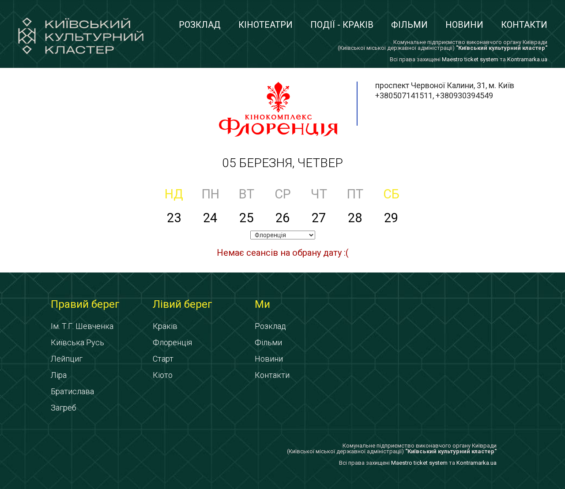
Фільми (409, 24)
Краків (165, 326)
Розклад (200, 24)
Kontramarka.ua (527, 59)
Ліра (59, 375)
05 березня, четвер (282, 163)
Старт (163, 358)
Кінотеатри (265, 24)
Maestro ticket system (470, 59)
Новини (464, 24)
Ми (262, 304)
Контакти (524, 24)
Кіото (163, 375)
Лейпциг (67, 358)
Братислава (72, 391)
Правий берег (85, 304)
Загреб (63, 407)
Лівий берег (182, 304)
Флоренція (172, 342)
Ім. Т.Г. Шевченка (82, 326)
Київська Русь (77, 342)
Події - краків (341, 24)
